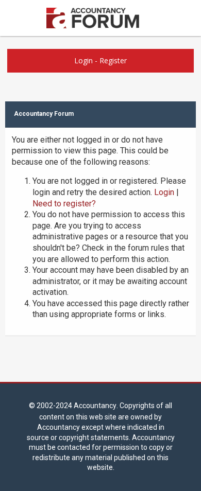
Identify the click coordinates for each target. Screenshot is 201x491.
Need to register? (64, 203)
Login (83, 60)
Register (113, 60)
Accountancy (95, 405)
